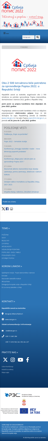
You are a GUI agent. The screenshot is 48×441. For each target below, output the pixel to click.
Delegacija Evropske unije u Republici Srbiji (16, 284)
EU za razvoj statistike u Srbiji (12, 287)
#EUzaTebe (6, 281)
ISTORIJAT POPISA (8, 258)
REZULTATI (5, 241)
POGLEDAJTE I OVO (8, 255)
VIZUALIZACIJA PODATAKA (11, 249)
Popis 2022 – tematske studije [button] (15, 141)
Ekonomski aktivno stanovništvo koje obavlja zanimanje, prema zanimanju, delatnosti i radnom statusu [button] (23, 172)
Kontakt (33, 32)
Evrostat (4, 276)
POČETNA (5, 235)
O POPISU (5, 243)
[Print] (11, 208)
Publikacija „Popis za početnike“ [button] (16, 134)
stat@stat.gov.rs (11, 331)
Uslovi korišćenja (7, 366)
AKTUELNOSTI (6, 246)
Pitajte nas (25, 32)
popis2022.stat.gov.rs (36, 118)
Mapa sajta (5, 372)
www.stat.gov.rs (8, 118)
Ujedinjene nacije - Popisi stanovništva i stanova (18, 273)
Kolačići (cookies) (7, 369)
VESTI (4, 238)
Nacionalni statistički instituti (11, 278)
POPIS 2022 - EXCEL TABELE (11, 252)
